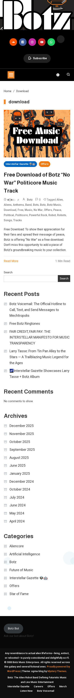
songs (8, 220)
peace (57, 209)
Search (8, 272)
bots (36, 204)
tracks (17, 220)
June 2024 (17, 505)
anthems (18, 204)
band (28, 204)
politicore (21, 215)
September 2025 (22, 450)
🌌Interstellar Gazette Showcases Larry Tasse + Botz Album (39, 374)
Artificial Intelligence (24, 554)
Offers (44, 164)
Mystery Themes (56, 671)
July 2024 (16, 497)
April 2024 (16, 521)
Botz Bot (13, 628)
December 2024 (21, 481)
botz (43, 204)
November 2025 (21, 434)
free (20, 209)
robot (52, 215)
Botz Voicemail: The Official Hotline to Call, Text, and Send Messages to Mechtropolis (37, 309)
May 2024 (16, 513)
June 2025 (17, 465)
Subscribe (40, 58)
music (28, 209)
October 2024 (19, 489)
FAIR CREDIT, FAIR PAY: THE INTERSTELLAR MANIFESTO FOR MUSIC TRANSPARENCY (39, 337)
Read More (11, 261)
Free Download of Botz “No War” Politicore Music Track (37, 183)
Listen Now (26, 690)
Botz (30, 199)
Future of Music (21, 570)
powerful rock (38, 215)
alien (60, 199)
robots (61, 215)
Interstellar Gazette (18, 686)
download (10, 209)
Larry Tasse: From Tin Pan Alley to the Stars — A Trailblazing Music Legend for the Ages (39, 357)
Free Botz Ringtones (24, 323)
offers (48, 209)
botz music (54, 204)
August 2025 (19, 458)
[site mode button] (60, 75)
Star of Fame (19, 594)
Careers (38, 686)
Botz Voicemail (45, 690)
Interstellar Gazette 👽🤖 (20, 164)
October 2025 (19, 442)
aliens (8, 204)
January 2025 (19, 473)
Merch (63, 686)
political (9, 215)
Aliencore (16, 546)
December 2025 (21, 426)
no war (38, 209)
